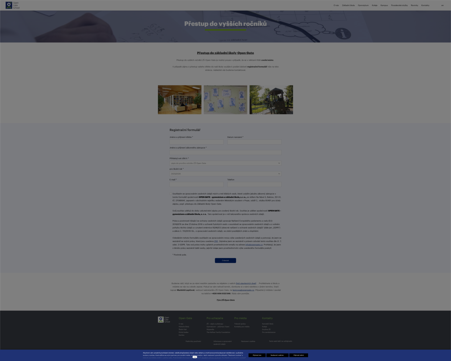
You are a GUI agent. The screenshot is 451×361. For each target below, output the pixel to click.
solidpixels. (288, 341)
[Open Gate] (12, 5)
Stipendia (210, 329)
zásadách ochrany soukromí (211, 358)
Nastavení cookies (248, 341)
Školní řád (183, 329)
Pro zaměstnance (268, 332)
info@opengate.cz (254, 244)
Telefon (230, 179)
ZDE (216, 241)
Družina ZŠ (266, 329)
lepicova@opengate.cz (243, 290)
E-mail (173, 179)
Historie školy (184, 327)
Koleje (264, 327)
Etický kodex (183, 332)
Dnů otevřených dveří (246, 283)
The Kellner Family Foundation (218, 332)
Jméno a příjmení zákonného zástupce (188, 147)
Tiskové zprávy (240, 324)
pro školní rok (177, 169)
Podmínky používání (193, 341)
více (194, 357)
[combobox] (226, 163)
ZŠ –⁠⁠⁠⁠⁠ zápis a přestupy (215, 324)
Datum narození (235, 137)
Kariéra (181, 335)
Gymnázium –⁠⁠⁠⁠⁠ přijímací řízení (218, 327)
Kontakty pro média (241, 327)
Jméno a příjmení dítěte (181, 137)
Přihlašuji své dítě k (179, 158)
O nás (181, 324)
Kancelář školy (267, 324)
